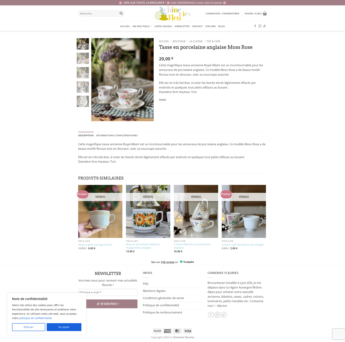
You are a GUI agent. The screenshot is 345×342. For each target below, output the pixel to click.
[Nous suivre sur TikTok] (264, 26)
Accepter (64, 327)
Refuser (29, 327)
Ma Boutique (141, 26)
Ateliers (210, 26)
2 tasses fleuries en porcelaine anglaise (192, 246)
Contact (197, 26)
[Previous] (97, 79)
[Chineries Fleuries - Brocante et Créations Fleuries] (173, 13)
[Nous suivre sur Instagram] (259, 26)
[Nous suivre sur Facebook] (255, 26)
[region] (46, 314)
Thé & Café (213, 41)
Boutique (179, 41)
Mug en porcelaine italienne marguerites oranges (143, 246)
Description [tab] (86, 135)
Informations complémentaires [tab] (117, 135)
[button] (222, 13)
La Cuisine (196, 41)
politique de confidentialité (35, 318)
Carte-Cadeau (163, 26)
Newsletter (182, 26)
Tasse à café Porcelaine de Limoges (243, 244)
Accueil (125, 26)
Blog (221, 26)
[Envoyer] (121, 13)
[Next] (148, 79)
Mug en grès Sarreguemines (95, 244)
